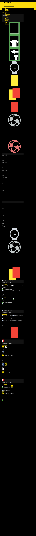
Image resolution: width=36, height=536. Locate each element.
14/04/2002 (4, 384)
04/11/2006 (4, 314)
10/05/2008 (4, 284)
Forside (6, 9)
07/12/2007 (4, 297)
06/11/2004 (4, 362)
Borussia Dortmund (9, 6)
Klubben (7, 10)
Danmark (7, 15)
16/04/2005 (4, 345)
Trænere (7, 19)
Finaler (6, 17)
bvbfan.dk (7, 2)
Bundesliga (7, 14)
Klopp (6, 20)
